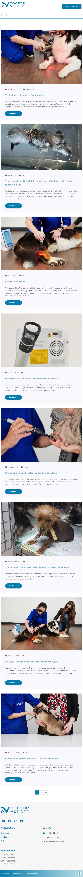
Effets (24, 276)
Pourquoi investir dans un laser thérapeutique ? (32, 661)
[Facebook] (9, 821)
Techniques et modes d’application (24, 95)
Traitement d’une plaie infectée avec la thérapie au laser (37, 567)
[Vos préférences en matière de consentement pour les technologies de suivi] (79, 873)
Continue (13, 114)
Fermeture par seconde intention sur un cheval (32, 378)
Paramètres (30, 89)
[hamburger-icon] (79, 15)
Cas (23, 175)
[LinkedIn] (3, 821)
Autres (27, 656)
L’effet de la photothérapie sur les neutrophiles (31, 758)
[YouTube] (22, 821)
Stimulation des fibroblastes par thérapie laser (31, 472)
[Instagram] (15, 821)
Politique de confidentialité (30, 873)
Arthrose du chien (15, 281)
